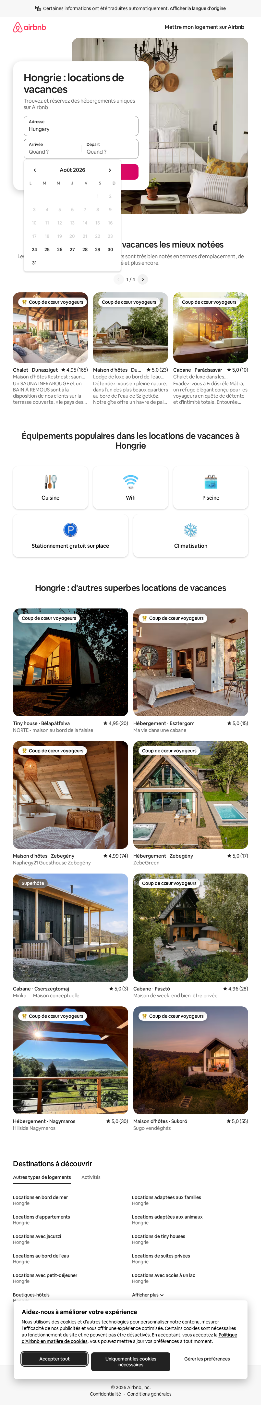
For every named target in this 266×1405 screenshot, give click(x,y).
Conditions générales (149, 1394)
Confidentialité (105, 1394)
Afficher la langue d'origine (198, 8)
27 (72, 249)
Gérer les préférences (207, 1359)
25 (47, 249)
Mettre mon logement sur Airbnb (204, 27)
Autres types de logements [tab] (42, 1177)
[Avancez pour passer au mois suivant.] (110, 170)
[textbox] (52, 152)
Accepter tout (54, 1359)
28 (85, 249)
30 (110, 249)
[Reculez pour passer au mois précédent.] (35, 170)
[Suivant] (143, 279)
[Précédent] (119, 279)
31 (34, 263)
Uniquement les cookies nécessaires (130, 1362)
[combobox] (81, 129)
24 (34, 249)
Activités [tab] (91, 1177)
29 (97, 249)
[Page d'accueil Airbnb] (29, 27)
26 (59, 249)
